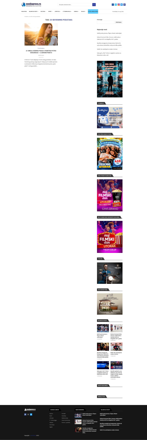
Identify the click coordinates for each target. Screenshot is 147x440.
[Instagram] (119, 5)
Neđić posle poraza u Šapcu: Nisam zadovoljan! (109, 33)
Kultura (51, 413)
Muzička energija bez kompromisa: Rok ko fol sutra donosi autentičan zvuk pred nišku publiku (103, 355)
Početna (26, 16)
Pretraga (94, 4)
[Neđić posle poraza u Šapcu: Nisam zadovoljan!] (103, 328)
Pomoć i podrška (66, 422)
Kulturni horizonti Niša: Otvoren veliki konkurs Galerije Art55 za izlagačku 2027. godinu (116, 336)
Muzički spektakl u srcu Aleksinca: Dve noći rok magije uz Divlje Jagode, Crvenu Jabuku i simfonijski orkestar (116, 374)
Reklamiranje (65, 418)
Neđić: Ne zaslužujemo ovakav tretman (107, 49)
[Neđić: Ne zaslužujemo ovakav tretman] (117, 347)
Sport (50, 415)
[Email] (122, 5)
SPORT (49, 11)
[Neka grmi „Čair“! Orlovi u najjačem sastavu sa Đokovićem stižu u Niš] (103, 365)
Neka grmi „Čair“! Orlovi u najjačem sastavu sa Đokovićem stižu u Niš (102, 373)
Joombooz (33, 435)
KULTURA (43, 11)
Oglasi (51, 427)
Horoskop (51, 424)
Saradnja (64, 415)
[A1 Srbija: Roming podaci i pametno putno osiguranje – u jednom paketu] (41, 34)
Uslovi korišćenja (66, 420)
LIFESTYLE (57, 11)
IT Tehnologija (53, 420)
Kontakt (64, 413)
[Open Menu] (124, 5)
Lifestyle (51, 418)
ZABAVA (76, 11)
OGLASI (83, 11)
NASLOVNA (24, 11)
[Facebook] (113, 5)
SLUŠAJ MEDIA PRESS (93, 11)
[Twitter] (116, 5)
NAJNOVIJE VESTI (33, 11)
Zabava (51, 422)
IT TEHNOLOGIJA (67, 11)
